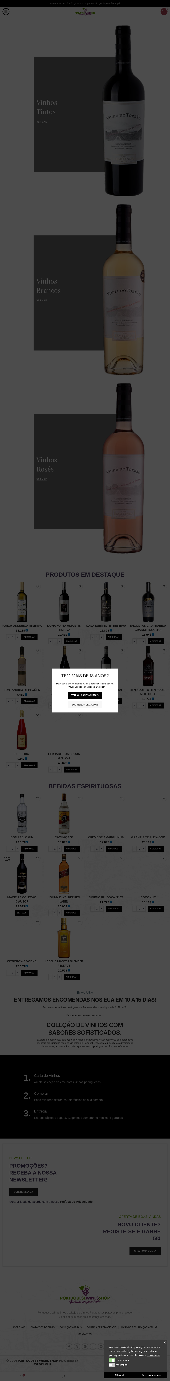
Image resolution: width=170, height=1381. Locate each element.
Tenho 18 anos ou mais (85, 695)
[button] (112, 1360)
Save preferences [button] (151, 1375)
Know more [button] (153, 1355)
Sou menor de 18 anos (85, 705)
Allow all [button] (119, 1375)
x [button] (165, 1342)
